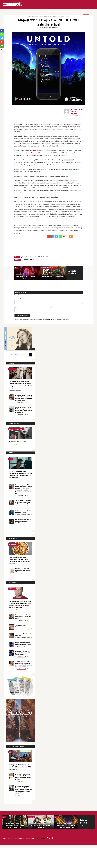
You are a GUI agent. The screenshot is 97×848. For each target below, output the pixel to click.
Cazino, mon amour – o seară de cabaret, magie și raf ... (25, 277)
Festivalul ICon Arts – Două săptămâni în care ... (53, 277)
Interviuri (12, 369)
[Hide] (1, 49)
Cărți (10, 752)
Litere (15, 12)
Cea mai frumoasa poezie (16, 429)
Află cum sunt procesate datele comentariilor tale (56, 319)
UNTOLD (40, 257)
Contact (76, 12)
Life (16, 267)
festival (30, 257)
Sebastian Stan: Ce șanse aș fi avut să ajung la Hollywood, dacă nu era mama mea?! (23, 502)
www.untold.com (34, 150)
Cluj (27, 257)
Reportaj (31, 817)
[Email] (2, 46)
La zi (40, 12)
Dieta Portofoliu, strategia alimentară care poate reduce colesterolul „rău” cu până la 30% (19, 559)
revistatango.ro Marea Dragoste (48, 27)
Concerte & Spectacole (33, 16)
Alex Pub (18, 574)
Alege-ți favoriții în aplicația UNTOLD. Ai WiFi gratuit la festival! (54, 16)
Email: (51, 307)
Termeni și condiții (40, 838)
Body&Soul (33, 12)
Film (10, 459)
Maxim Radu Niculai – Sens (17, 442)
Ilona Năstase (13, 480)
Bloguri (57, 12)
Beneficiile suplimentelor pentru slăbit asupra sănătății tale (23, 570)
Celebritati (7, 12)
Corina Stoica (13, 610)
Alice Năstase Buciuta (15, 390)
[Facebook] (2, 31)
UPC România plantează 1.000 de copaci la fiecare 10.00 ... (15, 826)
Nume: (16, 307)
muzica (35, 257)
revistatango (19, 274)
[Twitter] (56, 236)
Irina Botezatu (20, 525)
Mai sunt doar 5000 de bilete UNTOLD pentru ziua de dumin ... (67, 826)
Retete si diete (13, 544)
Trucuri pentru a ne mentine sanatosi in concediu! (41, 826)
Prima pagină (86, 13)
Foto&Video (49, 12)
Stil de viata (24, 12)
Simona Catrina (20, 646)
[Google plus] (49, 236)
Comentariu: (17, 299)
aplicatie (23, 257)
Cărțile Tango (66, 12)
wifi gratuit (45, 257)
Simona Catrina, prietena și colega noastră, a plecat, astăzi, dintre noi (23, 616)
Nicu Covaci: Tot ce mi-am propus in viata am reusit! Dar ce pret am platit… (23, 653)
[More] (71, 236)
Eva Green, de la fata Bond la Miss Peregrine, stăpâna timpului (23, 521)
